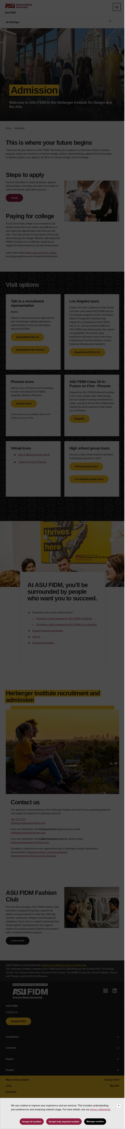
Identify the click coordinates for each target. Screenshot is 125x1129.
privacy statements (100, 1109)
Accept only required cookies (64, 1121)
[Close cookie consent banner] (119, 1106)
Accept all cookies (31, 1121)
